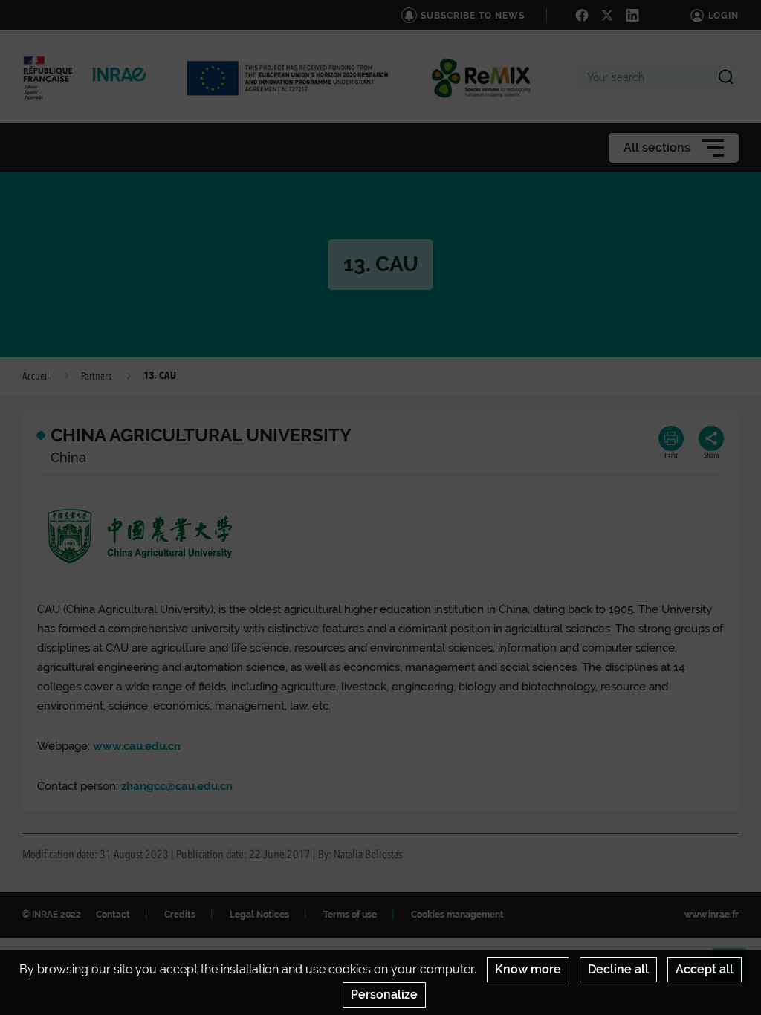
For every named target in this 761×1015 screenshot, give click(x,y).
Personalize (384, 995)
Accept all (705, 969)
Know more (528, 969)
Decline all (618, 969)
